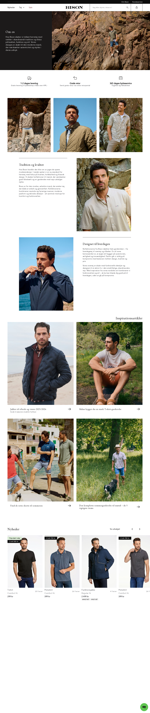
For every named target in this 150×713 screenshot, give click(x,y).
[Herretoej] (82, 281)
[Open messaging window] (144, 707)
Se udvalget (115, 529)
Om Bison (125, 2)
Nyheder (11, 7)
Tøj (20, 7)
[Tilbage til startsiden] (74, 7)
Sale (30, 7)
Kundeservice (137, 2)
